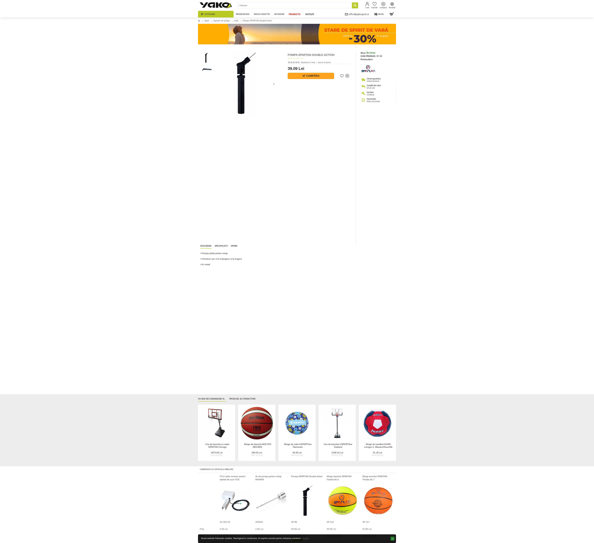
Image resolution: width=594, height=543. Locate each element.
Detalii (306, 538)
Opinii (234, 245)
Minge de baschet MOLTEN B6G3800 (297, 445)
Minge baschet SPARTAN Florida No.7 (374, 478)
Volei (236, 20)
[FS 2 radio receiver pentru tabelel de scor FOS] (236, 501)
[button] (216, 84)
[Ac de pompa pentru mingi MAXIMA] (271, 501)
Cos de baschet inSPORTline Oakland (378, 445)
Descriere (206, 245)
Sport (206, 20)
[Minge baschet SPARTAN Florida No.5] (342, 501)
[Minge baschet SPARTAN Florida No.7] (378, 501)
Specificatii (221, 245)
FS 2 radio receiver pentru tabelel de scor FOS (232, 478)
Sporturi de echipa (221, 20)
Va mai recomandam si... (212, 398)
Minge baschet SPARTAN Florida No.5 (339, 478)
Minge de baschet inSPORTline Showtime (217, 445)
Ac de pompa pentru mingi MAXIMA (268, 478)
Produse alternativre (242, 398)
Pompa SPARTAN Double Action (307, 476)
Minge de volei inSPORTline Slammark (338, 445)
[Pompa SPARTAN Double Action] (307, 501)
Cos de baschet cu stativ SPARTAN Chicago (258, 445)
